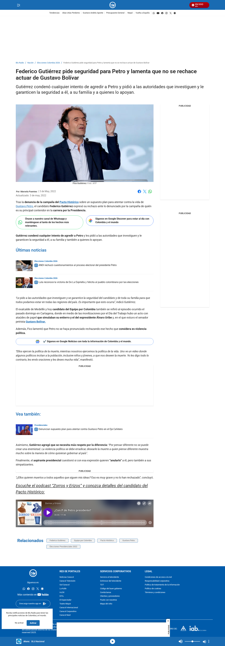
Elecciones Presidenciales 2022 (63, 546)
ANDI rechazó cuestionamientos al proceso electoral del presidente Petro (78, 265)
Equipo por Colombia (83, 540)
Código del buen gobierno (111, 589)
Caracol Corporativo (68, 611)
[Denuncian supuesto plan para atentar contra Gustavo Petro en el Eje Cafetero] (24, 429)
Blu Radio (20, 63)
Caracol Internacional (69, 608)
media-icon (112, 641)
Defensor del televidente (110, 581)
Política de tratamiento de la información (162, 585)
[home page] (112, 5)
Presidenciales (40, 425)
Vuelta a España (143, 13)
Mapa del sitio (106, 604)
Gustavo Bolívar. (36, 321)
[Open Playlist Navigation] (208, 641)
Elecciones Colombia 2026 (48, 63)
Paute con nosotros (108, 600)
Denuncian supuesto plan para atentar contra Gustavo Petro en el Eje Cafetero (81, 429)
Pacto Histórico (69, 202)
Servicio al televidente (109, 577)
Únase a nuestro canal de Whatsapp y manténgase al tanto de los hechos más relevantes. (47, 222)
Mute (180, 641)
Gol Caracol (64, 585)
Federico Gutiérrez (57, 540)
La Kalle (63, 589)
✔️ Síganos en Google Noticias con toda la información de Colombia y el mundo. (87, 341)
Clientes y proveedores (110, 596)
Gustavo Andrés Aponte (93, 13)
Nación (30, 63)
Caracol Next (65, 615)
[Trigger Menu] (18, 5)
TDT (102, 585)
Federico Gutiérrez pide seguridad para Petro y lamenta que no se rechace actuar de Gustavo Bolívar (106, 63)
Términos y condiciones (155, 592)
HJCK (62, 592)
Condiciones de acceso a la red (158, 577)
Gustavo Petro (24, 206)
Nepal (130, 13)
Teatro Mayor (65, 604)
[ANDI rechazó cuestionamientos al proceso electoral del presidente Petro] (24, 265)
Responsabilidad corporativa (157, 581)
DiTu (62, 596)
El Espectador (65, 600)
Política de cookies (153, 589)
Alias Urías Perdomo (71, 13)
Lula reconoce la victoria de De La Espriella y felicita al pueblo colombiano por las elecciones (89, 282)
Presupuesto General (115, 13)
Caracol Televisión (67, 581)
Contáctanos (105, 592)
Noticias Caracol (67, 577)
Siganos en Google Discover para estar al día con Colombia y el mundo (122, 220)
